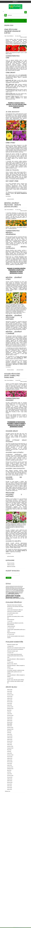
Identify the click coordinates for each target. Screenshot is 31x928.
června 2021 (9, 777)
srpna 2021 (9, 773)
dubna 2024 (9, 720)
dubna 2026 (9, 689)
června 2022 (9, 756)
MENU (9, 20)
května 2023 (9, 737)
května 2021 (9, 779)
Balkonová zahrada (11, 566)
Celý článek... (8, 196)
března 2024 (9, 722)
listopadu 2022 (10, 748)
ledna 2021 (9, 785)
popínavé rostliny (9, 598)
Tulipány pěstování (11, 626)
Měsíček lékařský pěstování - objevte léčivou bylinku (12, 204)
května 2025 (9, 698)
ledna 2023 (9, 744)
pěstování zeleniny (12, 597)
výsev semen (15, 598)
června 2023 (9, 736)
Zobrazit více (7, 791)
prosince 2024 (10, 706)
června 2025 (9, 696)
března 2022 (9, 761)
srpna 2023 (9, 734)
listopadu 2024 (10, 708)
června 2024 (9, 717)
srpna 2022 (9, 753)
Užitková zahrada (10, 564)
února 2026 (9, 691)
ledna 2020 (9, 789)
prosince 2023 (10, 727)
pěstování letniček (10, 199)
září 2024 (9, 712)
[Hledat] (5, 15)
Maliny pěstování (10, 619)
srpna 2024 (9, 713)
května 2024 (9, 718)
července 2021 (10, 775)
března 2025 (9, 701)
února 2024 (9, 724)
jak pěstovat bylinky (16, 587)
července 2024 (10, 715)
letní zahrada (12, 588)
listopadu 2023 (10, 729)
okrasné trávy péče (9, 589)
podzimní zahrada (21, 597)
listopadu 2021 (10, 768)
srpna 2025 (9, 693)
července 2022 (10, 754)
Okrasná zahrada (10, 369)
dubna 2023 (9, 739)
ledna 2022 (9, 765)
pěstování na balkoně (10, 591)
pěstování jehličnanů (12, 590)
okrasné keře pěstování (19, 588)
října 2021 (9, 770)
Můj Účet (15, 1)
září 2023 (9, 732)
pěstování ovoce (13, 593)
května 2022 (9, 758)
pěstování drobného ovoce (14, 590)
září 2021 (9, 772)
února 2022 (9, 763)
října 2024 (9, 710)
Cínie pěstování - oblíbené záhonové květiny (12, 31)
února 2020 (9, 787)
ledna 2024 (9, 725)
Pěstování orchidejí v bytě (12, 644)
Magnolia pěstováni (11, 632)
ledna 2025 (9, 705)
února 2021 (9, 784)
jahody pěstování (17, 586)
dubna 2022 (9, 760)
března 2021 (9, 782)
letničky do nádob (21, 357)
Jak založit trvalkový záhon (12, 613)
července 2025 (10, 694)
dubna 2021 (9, 780)
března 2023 (9, 741)
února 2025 (9, 703)
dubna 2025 (9, 700)
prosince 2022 (10, 746)
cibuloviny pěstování (10, 586)
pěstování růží (16, 594)
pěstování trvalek (13, 596)
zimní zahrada (21, 598)
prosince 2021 (10, 766)
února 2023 (9, 742)
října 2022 (9, 749)
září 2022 (9, 751)
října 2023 (9, 730)
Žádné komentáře (23, 37)
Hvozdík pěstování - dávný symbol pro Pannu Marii (12, 375)
